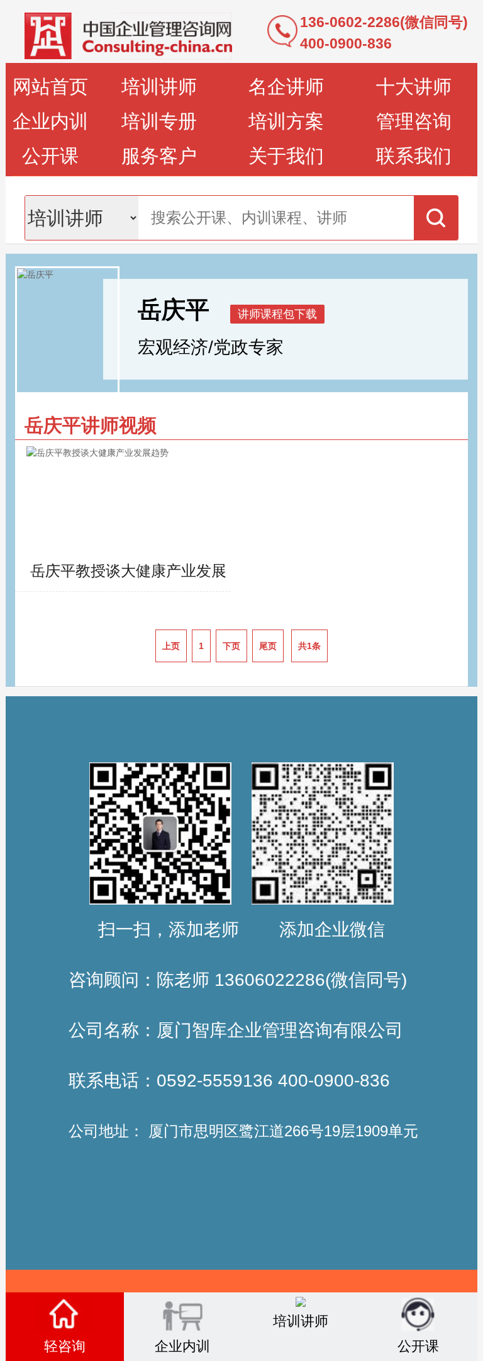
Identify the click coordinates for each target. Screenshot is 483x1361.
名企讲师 (286, 86)
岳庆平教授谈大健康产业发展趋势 (128, 576)
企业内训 (50, 121)
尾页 (268, 646)
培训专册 (159, 121)
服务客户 (159, 155)
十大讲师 (414, 86)
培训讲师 (159, 86)
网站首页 (50, 86)
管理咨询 (414, 121)
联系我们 (414, 155)
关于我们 (286, 155)
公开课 (50, 155)
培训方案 (286, 121)
